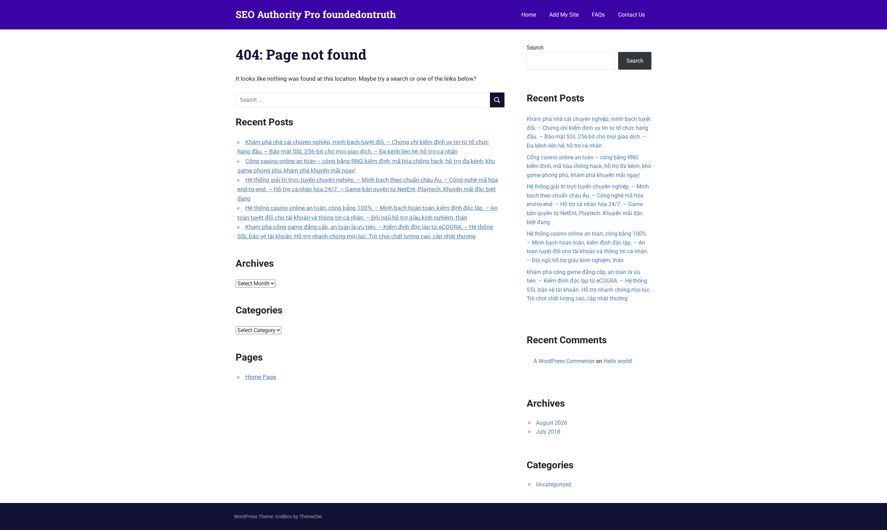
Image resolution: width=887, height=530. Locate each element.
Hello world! (618, 361)
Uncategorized (553, 484)
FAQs (598, 14)
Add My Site (564, 14)
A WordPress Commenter (564, 361)
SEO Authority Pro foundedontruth (316, 14)
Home (528, 14)
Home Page (260, 376)
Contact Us (631, 14)
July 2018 (548, 432)
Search (535, 47)
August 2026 (551, 422)
